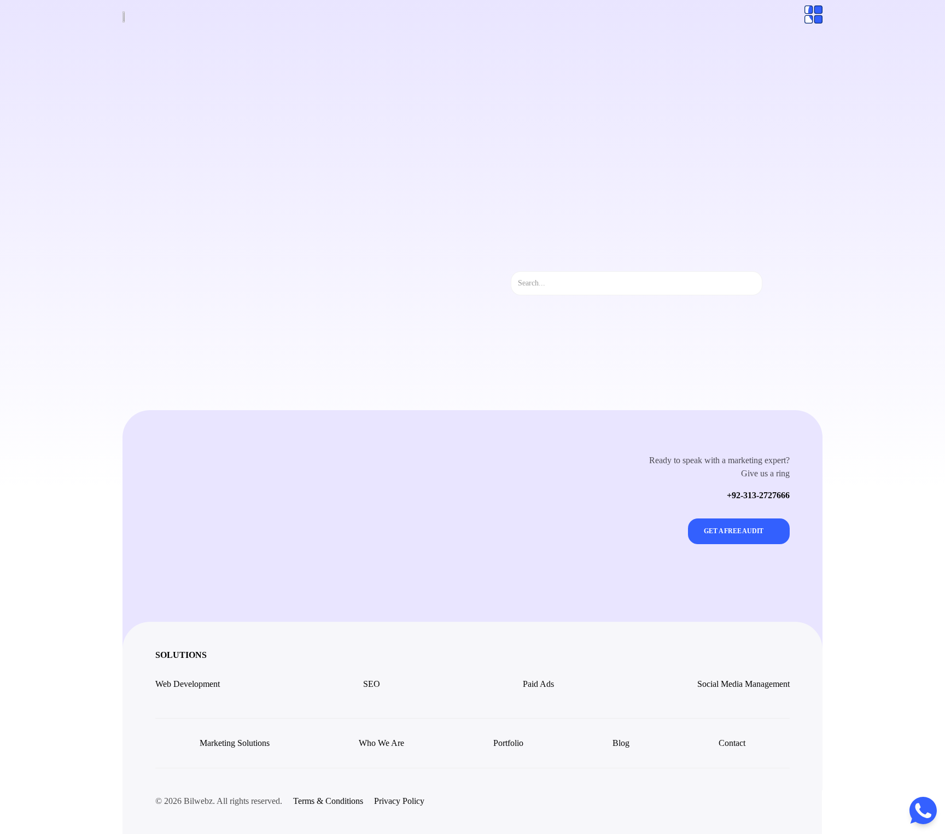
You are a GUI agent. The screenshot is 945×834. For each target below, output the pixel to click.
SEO (371, 684)
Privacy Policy (399, 801)
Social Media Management (743, 684)
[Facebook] (754, 801)
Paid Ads (538, 684)
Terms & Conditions (328, 801)
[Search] (771, 283)
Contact (732, 743)
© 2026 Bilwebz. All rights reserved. (218, 801)
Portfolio (508, 743)
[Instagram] (729, 801)
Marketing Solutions (235, 743)
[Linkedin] (778, 801)
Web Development (187, 684)
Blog (620, 743)
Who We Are (381, 743)
